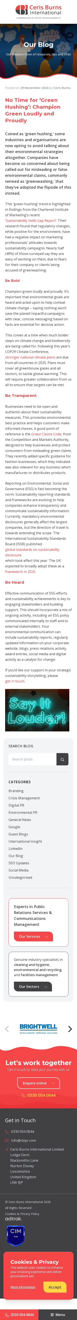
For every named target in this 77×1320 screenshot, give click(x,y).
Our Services (29, 936)
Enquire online (35, 1083)
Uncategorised (20, 877)
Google (14, 827)
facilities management (39, 975)
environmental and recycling (37, 969)
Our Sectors (29, 986)
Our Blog (16, 855)
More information (22, 1287)
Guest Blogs (18, 834)
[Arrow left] (7, 1029)
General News (20, 819)
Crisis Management (24, 798)
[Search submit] (62, 759)
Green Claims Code (46, 434)
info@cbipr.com (23, 1140)
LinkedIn (15, 848)
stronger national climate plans (30, 357)
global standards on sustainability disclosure (32, 552)
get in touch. (15, 681)
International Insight (25, 841)
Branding (16, 791)
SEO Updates (19, 863)
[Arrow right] (70, 1029)
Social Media (18, 870)
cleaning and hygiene (31, 964)
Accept (55, 1287)
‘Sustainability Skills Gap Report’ (30, 220)
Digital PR (16, 805)
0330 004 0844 (22, 1314)
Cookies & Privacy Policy (22, 1214)
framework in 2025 (20, 571)
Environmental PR (23, 812)
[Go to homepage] (38, 12)
